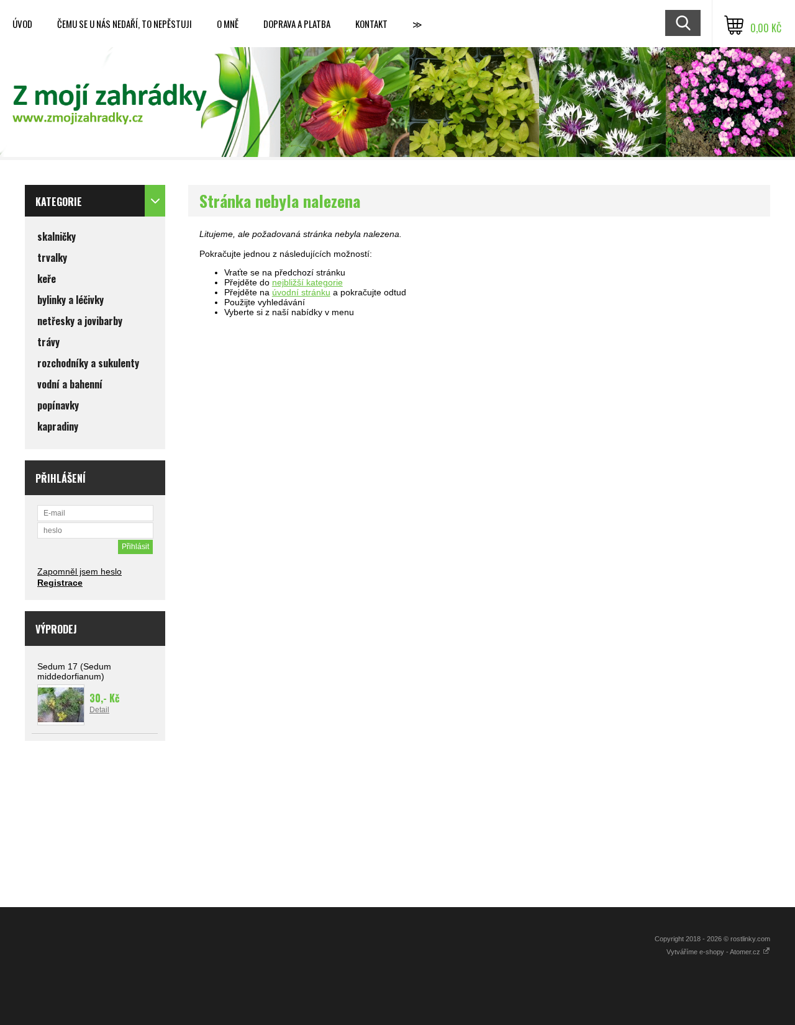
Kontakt (371, 23)
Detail (99, 709)
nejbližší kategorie (307, 282)
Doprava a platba (296, 23)
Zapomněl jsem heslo (79, 571)
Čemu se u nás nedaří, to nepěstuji (124, 23)
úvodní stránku (301, 292)
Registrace (60, 583)
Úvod (22, 23)
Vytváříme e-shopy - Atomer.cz (714, 952)
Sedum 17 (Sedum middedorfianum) (74, 671)
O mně (227, 23)
